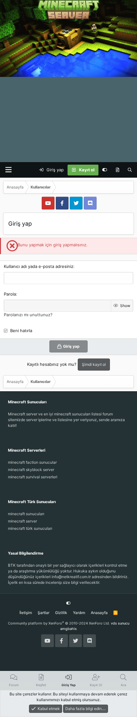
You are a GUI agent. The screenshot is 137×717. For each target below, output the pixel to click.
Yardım (79, 612)
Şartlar (43, 612)
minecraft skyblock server (31, 469)
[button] (8, 170)
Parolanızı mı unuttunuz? (28, 314)
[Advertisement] (68, 90)
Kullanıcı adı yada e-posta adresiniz (38, 266)
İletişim (25, 612)
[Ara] (130, 170)
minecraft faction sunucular (32, 462)
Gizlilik (61, 612)
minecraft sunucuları (26, 513)
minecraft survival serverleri (32, 477)
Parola (10, 294)
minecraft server (22, 521)
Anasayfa (99, 612)
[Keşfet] (117, 170)
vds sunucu (120, 623)
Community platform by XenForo (59, 623)
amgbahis (68, 628)
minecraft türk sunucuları (30, 528)
